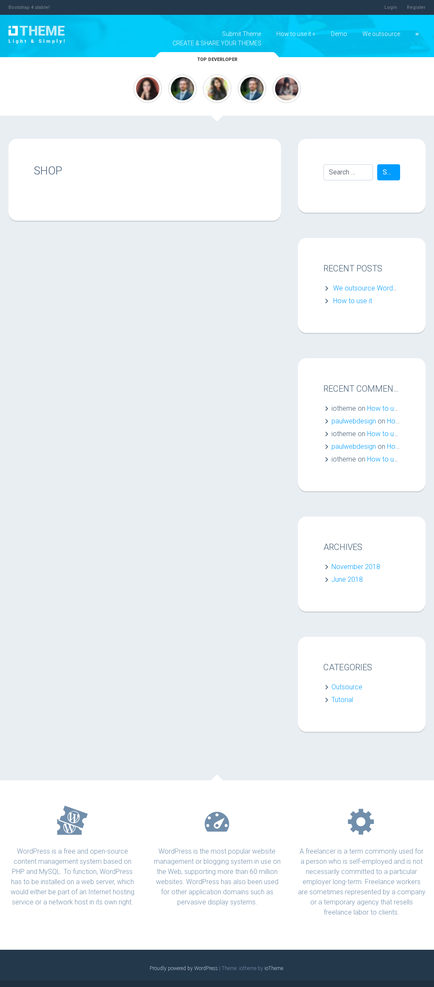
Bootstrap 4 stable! (29, 7)
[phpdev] (217, 88)
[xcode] (252, 88)
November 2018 (355, 567)
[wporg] (182, 88)
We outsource (381, 33)
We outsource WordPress (371, 288)
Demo (339, 33)
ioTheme (273, 968)
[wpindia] (148, 88)
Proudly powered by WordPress (184, 968)
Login (390, 7)
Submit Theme (241, 33)
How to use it (293, 33)
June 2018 (347, 579)
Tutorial (342, 700)
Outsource (346, 687)
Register (416, 7)
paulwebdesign (353, 421)
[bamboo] (287, 88)
